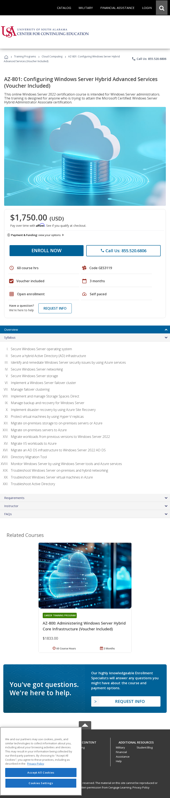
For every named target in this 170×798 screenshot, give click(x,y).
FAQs (8, 514)
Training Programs (25, 56)
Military (120, 747)
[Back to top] (85, 741)
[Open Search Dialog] (162, 7)
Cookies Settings (41, 783)
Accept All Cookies (40, 772)
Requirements (14, 498)
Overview (11, 329)
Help (119, 761)
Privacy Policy (140, 787)
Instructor (11, 506)
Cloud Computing (52, 56)
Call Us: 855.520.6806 (149, 59)
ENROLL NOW (47, 250)
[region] (41, 761)
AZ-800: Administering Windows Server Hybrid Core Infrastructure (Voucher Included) (84, 626)
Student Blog (145, 747)
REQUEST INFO (55, 308)
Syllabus (10, 337)
